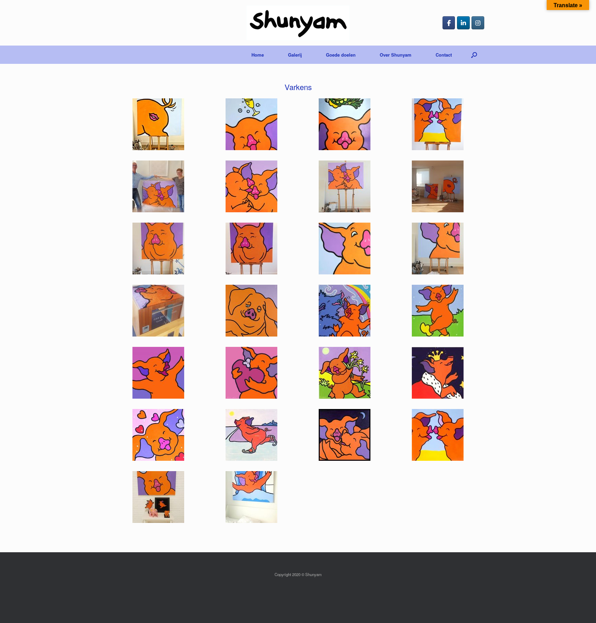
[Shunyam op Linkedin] (463, 22)
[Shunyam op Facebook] (449, 22)
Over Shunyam (395, 54)
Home (257, 54)
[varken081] (251, 497)
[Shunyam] (298, 22)
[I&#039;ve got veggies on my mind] (344, 124)
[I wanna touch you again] (158, 186)
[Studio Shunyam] (437, 186)
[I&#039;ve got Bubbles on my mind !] (251, 124)
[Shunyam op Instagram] (477, 22)
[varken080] (158, 497)
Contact (444, 54)
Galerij (295, 54)
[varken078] (437, 435)
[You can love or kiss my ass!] (158, 124)
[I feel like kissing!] (437, 124)
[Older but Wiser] (158, 248)
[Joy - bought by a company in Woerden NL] (158, 311)
